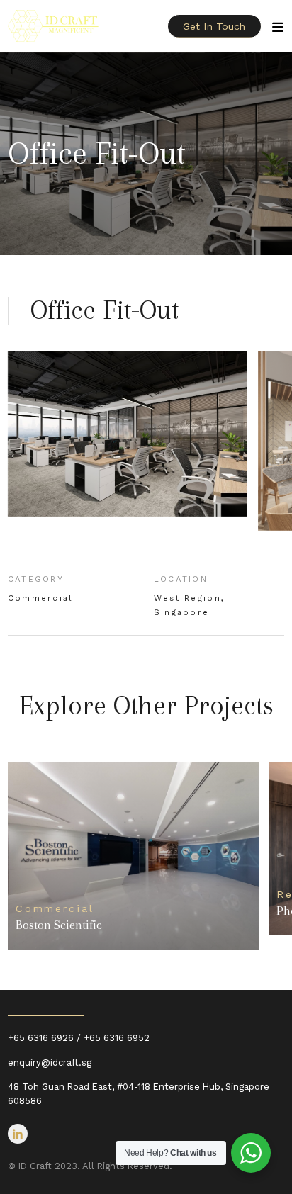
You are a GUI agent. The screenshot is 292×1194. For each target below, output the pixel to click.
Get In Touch (214, 26)
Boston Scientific (59, 925)
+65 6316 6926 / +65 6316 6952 (79, 1037)
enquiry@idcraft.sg (49, 1062)
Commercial (41, 598)
